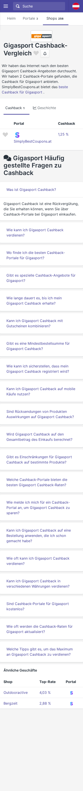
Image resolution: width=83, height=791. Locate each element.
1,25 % (63, 134)
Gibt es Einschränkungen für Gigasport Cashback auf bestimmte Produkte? (39, 459)
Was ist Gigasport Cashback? (31, 189)
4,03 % (45, 692)
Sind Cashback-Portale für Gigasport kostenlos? (37, 606)
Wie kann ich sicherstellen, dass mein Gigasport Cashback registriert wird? (37, 369)
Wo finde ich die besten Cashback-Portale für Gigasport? (35, 255)
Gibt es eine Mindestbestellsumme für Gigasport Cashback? (38, 346)
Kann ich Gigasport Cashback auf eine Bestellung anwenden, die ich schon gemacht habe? (38, 535)
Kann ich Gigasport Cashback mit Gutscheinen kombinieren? (34, 323)
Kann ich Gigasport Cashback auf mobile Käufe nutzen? (40, 391)
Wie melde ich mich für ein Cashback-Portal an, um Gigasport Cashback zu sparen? (38, 507)
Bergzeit (10, 703)
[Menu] (6, 6)
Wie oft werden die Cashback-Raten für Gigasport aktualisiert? (39, 629)
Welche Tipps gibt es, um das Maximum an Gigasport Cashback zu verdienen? (39, 652)
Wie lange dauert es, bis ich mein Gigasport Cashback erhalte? (34, 300)
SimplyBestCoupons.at (33, 141)
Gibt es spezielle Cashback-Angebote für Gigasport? (40, 278)
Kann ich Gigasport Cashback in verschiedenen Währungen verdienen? (37, 583)
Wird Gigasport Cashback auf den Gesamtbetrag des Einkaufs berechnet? (39, 437)
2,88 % (45, 703)
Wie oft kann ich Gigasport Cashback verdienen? (37, 561)
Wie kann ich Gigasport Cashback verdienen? (35, 232)
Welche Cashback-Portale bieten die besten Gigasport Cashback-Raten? (36, 482)
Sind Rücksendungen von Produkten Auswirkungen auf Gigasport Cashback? (40, 414)
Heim (11, 18)
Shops (55, 18)
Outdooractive (16, 692)
